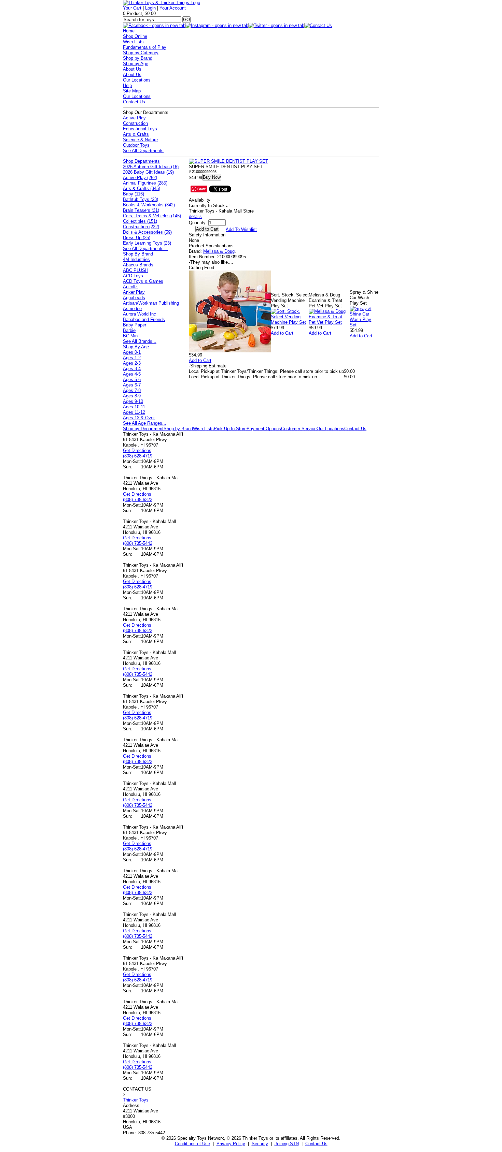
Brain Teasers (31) (141, 210)
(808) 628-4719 (137, 455)
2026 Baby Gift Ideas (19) (148, 172)
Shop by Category (140, 52)
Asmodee (132, 308)
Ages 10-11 (134, 406)
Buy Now (212, 177)
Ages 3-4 (132, 368)
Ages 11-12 (134, 412)
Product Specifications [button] (211, 245)
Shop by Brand (137, 58)
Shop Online (135, 36)
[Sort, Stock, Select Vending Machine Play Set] (290, 322)
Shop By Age (136, 346)
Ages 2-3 (132, 363)
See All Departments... (145, 248)
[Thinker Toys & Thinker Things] (161, 2)
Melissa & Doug (219, 251)
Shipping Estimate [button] (207, 365)
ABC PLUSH (135, 270)
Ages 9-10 (133, 401)
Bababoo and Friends (144, 319)
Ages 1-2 (132, 357)
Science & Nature (140, 139)
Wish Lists (133, 41)
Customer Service (299, 428)
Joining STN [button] (287, 1143)
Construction (135, 123)
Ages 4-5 (132, 374)
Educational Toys (140, 128)
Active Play (134, 117)
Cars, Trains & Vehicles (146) (152, 215)
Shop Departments (141, 161)
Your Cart (132, 8)
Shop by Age (135, 63)
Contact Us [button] (316, 1143)
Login (150, 8)
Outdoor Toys (136, 145)
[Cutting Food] (230, 350)
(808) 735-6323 (137, 499)
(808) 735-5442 (137, 543)
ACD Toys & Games (143, 281)
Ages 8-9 (132, 395)
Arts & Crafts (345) (141, 188)
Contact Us (134, 101)
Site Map (132, 90)
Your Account (172, 8)
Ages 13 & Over (139, 417)
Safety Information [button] (207, 234)
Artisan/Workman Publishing (151, 303)
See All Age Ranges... (144, 423)
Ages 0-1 (132, 352)
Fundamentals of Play (144, 47)
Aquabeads (134, 297)
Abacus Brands (138, 264)
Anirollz (130, 286)
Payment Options (264, 428)
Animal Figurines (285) (145, 183)
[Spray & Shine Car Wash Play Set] (364, 324)
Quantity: (198, 222)
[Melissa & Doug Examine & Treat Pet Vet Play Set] (329, 322)
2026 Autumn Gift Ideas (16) (151, 166)
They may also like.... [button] (211, 262)
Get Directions (137, 450)
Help (127, 85)
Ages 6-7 (132, 385)
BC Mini (131, 335)
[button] (228, 161)
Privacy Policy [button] (231, 1143)
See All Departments (143, 150)
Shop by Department (143, 428)
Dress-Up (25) (136, 237)
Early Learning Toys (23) (147, 243)
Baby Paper (134, 324)
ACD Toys (133, 275)
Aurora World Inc (139, 314)
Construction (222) (141, 226)
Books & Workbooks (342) (149, 204)
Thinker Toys (136, 1100)
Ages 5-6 (132, 379)
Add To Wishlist (241, 229)
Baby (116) (133, 193)
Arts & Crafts (136, 134)
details (195, 216)
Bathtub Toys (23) (140, 199)
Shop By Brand (138, 254)
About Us (132, 69)
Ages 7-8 (132, 390)
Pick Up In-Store (230, 428)
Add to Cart (200, 360)
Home (129, 30)
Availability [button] (199, 200)
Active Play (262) (140, 177)
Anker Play (134, 292)
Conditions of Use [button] (192, 1143)
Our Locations (137, 80)
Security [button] (260, 1143)
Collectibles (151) (140, 221)
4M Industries (136, 259)
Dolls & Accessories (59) (147, 232)
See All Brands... (139, 341)
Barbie (129, 330)
